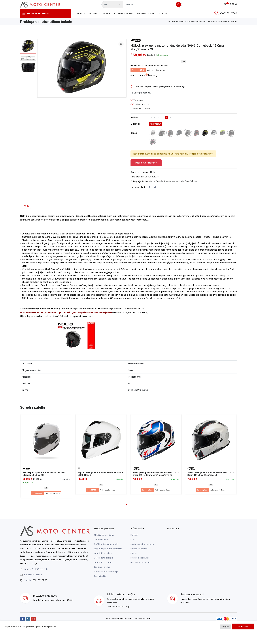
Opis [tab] (26, 205)
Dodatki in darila (101, 539)
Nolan (153, 172)
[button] (126, 505)
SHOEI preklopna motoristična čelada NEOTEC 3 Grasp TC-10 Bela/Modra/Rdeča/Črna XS (156, 473)
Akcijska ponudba (123, 13)
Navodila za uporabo (140, 562)
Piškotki (134, 553)
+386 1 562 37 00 (39, 580)
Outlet (106, 13)
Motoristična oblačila (103, 557)
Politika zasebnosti (139, 548)
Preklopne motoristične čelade (222, 21)
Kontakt (164, 13)
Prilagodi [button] (225, 626)
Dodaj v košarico (47, 440)
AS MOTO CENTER (176, 21)
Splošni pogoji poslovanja (142, 544)
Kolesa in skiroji (100, 576)
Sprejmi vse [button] (243, 626)
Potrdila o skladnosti (140, 557)
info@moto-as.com (33, 574)
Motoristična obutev (103, 562)
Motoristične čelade (196, 21)
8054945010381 (151, 176)
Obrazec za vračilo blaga (118, 606)
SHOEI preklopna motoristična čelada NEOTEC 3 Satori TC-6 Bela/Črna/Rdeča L (210, 473)
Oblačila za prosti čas (104, 535)
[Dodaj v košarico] (46, 439)
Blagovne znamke (146, 13)
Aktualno (94, 13)
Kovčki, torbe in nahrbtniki (106, 544)
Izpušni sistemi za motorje (106, 571)
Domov (81, 13)
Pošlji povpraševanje (146, 162)
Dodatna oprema (102, 567)
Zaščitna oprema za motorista (108, 548)
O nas (133, 539)
